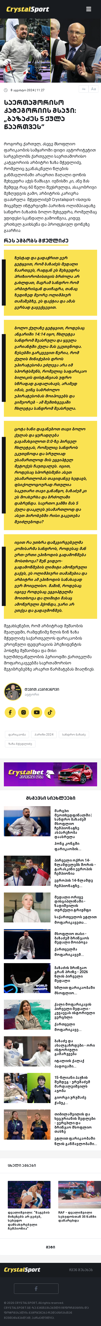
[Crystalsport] (27, 9)
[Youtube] (36, 712)
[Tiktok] (49, 712)
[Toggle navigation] (89, 9)
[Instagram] (23, 712)
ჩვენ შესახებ (81, 1269)
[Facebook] (10, 712)
